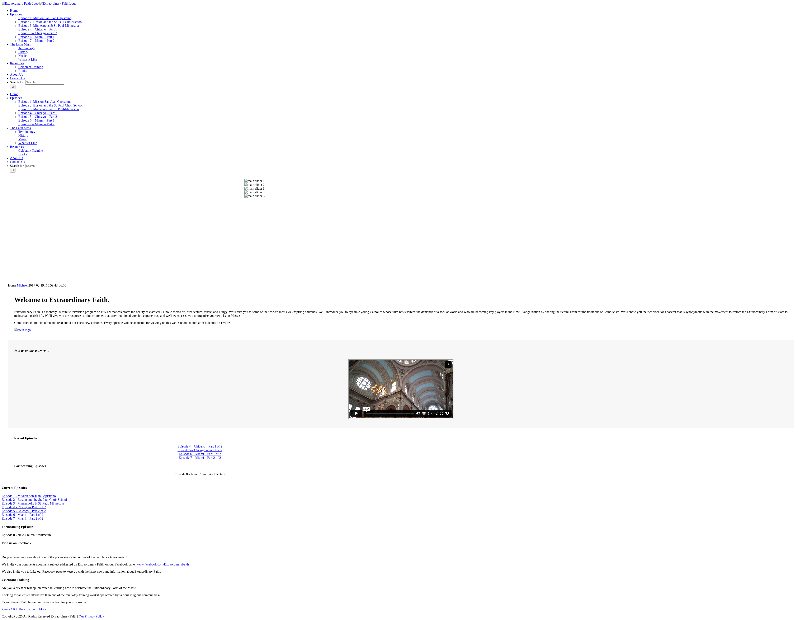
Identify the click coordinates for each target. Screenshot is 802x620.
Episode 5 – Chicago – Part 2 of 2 (200, 450)
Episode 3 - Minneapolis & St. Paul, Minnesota (33, 503)
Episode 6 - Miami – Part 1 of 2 (22, 514)
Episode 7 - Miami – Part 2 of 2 (22, 518)
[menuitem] (405, 11)
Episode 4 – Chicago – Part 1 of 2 (200, 446)
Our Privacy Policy (91, 616)
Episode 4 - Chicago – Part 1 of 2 (24, 507)
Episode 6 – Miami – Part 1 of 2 (200, 454)
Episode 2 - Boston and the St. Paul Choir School (34, 499)
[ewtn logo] (22, 330)
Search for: (17, 82)
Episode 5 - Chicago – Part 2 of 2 (24, 511)
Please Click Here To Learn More (24, 609)
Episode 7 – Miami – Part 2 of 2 (200, 457)
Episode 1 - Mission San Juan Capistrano (29, 496)
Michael (22, 285)
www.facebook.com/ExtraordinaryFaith (162, 564)
